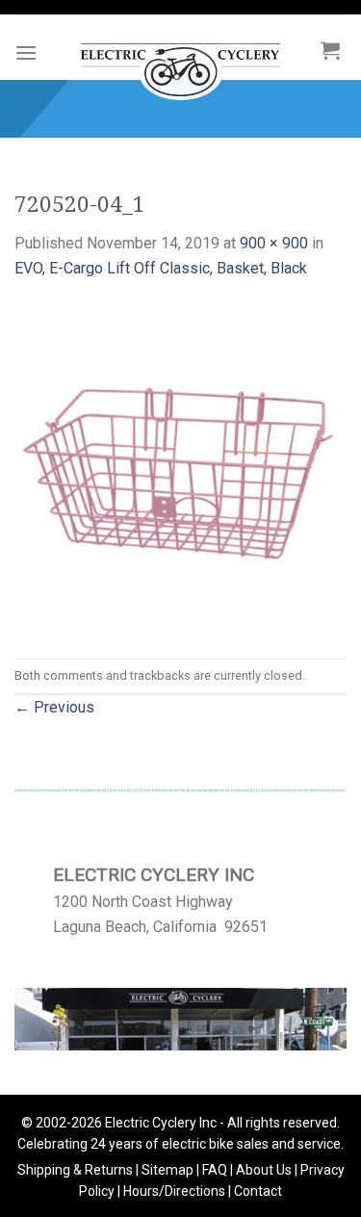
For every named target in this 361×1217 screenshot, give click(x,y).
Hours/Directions (174, 1191)
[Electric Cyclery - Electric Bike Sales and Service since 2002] (180, 62)
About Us (264, 1170)
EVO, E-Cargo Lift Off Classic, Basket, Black (160, 268)
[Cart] (330, 50)
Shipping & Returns (75, 1170)
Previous (54, 707)
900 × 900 (274, 243)
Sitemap (167, 1170)
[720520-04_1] (180, 468)
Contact (258, 1191)
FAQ (214, 1170)
